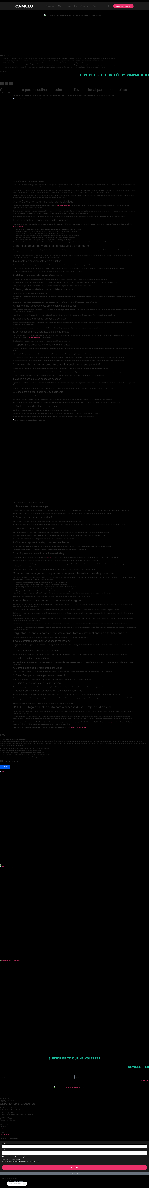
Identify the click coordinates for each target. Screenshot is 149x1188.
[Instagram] (7, 1182)
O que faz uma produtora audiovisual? (13, 739)
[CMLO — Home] (24, 6)
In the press (84, 6)
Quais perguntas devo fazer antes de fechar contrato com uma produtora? (25, 755)
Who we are (50, 6)
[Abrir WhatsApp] (144, 1183)
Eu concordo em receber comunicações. (14, 1157)
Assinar (74, 1167)
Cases (69, 6)
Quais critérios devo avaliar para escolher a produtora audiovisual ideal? (25, 748)
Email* (3, 1150)
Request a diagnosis (123, 6)
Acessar (5, 767)
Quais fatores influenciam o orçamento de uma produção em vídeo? (23, 753)
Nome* (4, 1143)
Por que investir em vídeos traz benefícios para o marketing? (21, 750)
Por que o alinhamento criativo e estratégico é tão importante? (22, 757)
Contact (93, 6)
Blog (75, 6)
